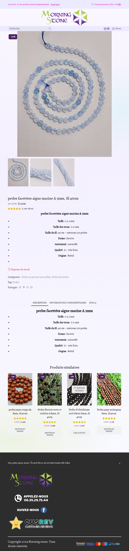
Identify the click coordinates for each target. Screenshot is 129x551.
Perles (16, 282)
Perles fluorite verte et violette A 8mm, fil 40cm (50, 413)
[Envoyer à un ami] (27, 287)
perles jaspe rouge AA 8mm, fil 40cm (20, 411)
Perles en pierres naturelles (36, 277)
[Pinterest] (24, 287)
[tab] (39, 303)
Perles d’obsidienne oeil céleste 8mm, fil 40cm (79, 413)
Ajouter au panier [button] (20, 430)
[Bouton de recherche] (50, 28)
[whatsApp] (31, 287)
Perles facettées (60, 277)
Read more (40, 4)
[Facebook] (20, 287)
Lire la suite (79, 433)
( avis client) (27, 208)
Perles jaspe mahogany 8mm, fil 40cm (109, 411)
